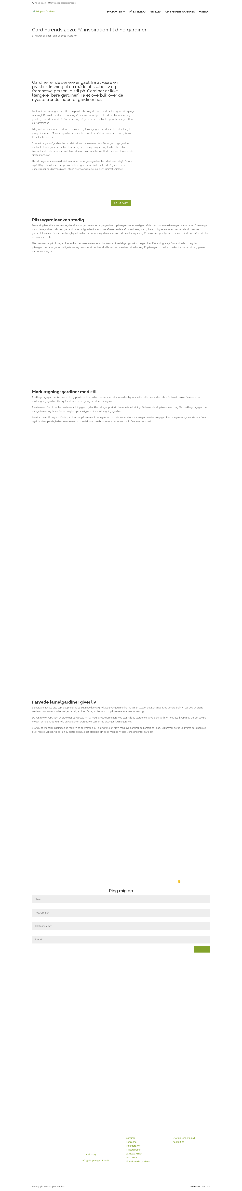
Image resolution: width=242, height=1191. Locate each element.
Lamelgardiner (134, 1153)
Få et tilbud (137, 12)
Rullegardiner (133, 1145)
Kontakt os (178, 1142)
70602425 (91, 1154)
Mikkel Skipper (43, 35)
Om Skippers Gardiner (180, 12)
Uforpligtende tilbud (184, 1138)
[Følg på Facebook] (175, 1163)
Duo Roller (131, 1157)
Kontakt (204, 12)
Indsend (202, 949)
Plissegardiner (133, 1149)
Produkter (114, 12)
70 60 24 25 (121, 203)
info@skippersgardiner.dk (95, 1160)
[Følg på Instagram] (182, 1163)
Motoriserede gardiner (138, 1161)
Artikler (155, 12)
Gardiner (72, 35)
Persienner (131, 1142)
